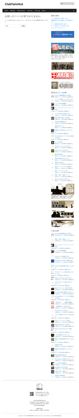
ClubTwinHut (14, 4)
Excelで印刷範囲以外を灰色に (63, 95)
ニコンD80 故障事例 (60, 363)
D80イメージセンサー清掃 (62, 320)
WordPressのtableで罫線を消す (64, 260)
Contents (30, 10)
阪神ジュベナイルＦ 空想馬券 (63, 166)
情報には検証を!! (59, 162)
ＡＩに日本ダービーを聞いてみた (60, 26)
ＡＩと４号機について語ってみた (64, 99)
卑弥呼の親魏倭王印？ (61, 122)
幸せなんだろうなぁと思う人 (63, 146)
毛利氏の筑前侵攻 (60, 375)
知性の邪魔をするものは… (62, 158)
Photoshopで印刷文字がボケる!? (64, 359)
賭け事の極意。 (59, 154)
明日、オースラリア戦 (61, 171)
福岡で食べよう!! (59, 126)
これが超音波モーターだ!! (62, 335)
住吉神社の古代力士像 (61, 367)
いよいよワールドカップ (58, 28)
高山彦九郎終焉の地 (60, 355)
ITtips (6, 10)
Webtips (12, 10)
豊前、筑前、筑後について (62, 175)
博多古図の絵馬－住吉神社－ (63, 118)
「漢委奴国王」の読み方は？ (63, 306)
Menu (44, 10)
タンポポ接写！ (59, 142)
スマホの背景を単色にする (62, 113)
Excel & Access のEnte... (61, 310)
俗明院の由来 (58, 345)
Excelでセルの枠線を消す (62, 256)
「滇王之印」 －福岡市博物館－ (64, 302)
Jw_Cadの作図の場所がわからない (64, 292)
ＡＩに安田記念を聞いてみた (59, 24)
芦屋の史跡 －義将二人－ (62, 371)
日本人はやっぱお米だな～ (62, 150)
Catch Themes (57, 415)
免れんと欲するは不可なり (62, 179)
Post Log (37, 10)
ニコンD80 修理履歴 (60, 103)
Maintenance (21, 10)
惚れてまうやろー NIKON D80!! (63, 288)
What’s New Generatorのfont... (64, 278)
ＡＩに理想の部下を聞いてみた (59, 18)
